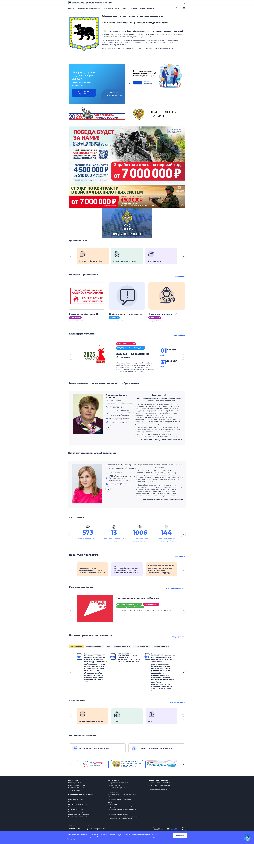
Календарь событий (75, 783)
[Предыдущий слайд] (129, 84)
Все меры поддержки (175, 589)
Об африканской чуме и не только (125, 314)
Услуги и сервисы (75, 790)
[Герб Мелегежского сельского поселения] (84, 34)
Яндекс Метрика (108, 835)
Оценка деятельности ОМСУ (159, 783)
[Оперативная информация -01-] (87, 296)
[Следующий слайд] (184, 84)
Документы (112, 802)
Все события (179, 335)
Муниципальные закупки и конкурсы (122, 809)
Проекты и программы (116, 788)
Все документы (178, 637)
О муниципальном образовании (88, 8)
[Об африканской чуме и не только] (127, 296)
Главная (71, 8)
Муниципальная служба (117, 797)
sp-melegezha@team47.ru (96, 829)
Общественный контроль (158, 780)
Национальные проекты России (137, 598)
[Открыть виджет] (247, 837)
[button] (183, 256)
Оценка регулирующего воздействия (122, 807)
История (71, 802)
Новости (133, 8)
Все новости (180, 276)
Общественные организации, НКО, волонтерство (162, 786)
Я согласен (180, 836)
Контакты (150, 8)
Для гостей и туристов (76, 807)
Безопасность (75, 317)
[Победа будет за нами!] (127, 155)
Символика (72, 797)
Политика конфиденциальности (158, 829)
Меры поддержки (121, 8)
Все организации (177, 702)
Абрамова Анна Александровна (120, 465)
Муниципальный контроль (118, 814)
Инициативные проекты (158, 789)
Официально (113, 792)
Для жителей (73, 780)
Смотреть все (179, 556)
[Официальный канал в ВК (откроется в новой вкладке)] (183, 829)
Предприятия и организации (79, 817)
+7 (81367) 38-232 (74, 829)
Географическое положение (78, 814)
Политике (71, 839)
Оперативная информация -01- (84, 314)
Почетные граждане (75, 799)
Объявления (114, 317)
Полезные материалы (76, 788)
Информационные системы (118, 812)
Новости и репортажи (76, 785)
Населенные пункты (75, 809)
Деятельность (107, 8)
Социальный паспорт (76, 812)
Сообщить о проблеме (83, 92)
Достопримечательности (77, 804)
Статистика (112, 804)
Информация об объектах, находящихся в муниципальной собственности (123, 817)
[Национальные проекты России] (95, 608)
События (142, 8)
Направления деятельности (118, 783)
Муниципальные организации (119, 799)
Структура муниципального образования (123, 794)
